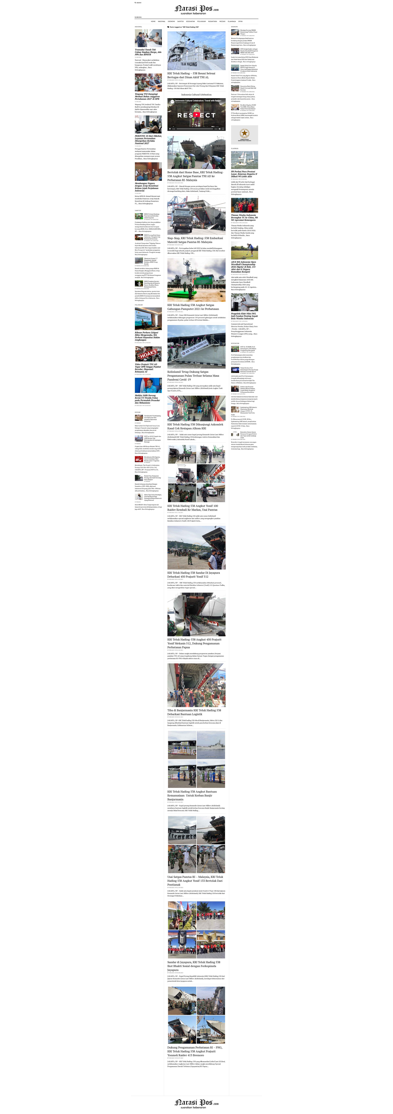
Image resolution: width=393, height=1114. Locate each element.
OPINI (240, 21)
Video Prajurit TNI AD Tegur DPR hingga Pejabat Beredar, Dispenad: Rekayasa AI (148, 368)
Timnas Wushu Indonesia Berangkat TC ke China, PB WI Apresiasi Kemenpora (244, 217)
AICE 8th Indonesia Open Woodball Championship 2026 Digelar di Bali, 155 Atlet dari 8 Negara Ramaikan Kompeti (243, 267)
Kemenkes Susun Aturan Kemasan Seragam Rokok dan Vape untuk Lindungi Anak (248, 435)
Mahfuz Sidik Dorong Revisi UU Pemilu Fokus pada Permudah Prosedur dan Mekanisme (147, 399)
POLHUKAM (201, 21)
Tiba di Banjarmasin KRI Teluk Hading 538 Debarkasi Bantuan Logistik (194, 712)
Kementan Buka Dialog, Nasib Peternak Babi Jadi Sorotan (248, 88)
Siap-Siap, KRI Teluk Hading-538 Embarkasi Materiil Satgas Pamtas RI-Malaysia (195, 240)
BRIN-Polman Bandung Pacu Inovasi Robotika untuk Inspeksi (151, 216)
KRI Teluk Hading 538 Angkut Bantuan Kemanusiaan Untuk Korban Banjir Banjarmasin (192, 795)
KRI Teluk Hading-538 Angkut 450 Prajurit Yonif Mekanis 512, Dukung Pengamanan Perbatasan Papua (194, 643)
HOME (153, 21)
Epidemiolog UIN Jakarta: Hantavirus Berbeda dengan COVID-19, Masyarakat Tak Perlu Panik (244, 411)
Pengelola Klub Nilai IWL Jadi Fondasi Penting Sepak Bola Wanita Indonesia (244, 316)
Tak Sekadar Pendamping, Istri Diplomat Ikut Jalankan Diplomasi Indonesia (152, 418)
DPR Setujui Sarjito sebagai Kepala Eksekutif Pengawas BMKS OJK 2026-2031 (249, 51)
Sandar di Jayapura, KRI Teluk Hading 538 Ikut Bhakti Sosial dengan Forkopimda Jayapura (193, 966)
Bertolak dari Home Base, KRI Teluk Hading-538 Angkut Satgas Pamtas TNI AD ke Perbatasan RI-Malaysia (195, 176)
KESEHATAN (190, 21)
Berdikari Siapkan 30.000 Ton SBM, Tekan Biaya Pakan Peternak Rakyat (248, 107)
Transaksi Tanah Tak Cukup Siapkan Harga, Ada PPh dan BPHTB (148, 52)
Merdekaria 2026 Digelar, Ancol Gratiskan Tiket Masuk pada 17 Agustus (152, 459)
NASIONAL (161, 21)
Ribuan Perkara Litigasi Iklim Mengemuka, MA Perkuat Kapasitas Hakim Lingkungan (147, 336)
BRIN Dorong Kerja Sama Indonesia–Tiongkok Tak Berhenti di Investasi (152, 237)
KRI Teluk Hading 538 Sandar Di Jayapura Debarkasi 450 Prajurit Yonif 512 (193, 574)
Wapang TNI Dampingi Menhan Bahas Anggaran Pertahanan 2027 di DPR (147, 96)
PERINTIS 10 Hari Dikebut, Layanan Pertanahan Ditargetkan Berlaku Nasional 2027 (148, 140)
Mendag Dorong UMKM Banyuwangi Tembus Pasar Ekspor (248, 32)
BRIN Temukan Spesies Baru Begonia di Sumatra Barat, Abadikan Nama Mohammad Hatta (152, 284)
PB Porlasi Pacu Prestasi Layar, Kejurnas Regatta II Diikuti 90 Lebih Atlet (244, 174)
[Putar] (170, 129)
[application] (196, 114)
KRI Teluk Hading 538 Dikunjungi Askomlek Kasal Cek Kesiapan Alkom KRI (195, 426)
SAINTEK (180, 21)
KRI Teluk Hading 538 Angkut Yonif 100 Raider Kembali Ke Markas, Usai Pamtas (192, 508)
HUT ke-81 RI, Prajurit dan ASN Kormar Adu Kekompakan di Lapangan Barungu (152, 439)
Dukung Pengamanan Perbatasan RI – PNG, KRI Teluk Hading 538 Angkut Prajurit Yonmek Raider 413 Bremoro (194, 1051)
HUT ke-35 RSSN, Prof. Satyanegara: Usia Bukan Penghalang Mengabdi (248, 348)
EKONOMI (171, 21)
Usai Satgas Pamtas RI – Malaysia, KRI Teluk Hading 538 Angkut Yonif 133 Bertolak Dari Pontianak (195, 880)
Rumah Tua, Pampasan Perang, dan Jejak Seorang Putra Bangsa (152, 477)
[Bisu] (220, 129)
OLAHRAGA (232, 21)
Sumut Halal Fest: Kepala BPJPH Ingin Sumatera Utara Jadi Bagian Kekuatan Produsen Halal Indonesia (249, 68)
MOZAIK (222, 21)
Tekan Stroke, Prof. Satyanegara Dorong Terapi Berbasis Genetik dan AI (249, 369)
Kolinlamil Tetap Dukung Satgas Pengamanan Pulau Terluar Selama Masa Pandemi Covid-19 (193, 375)
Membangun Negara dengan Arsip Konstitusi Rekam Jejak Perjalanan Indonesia (146, 187)
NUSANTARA (212, 21)
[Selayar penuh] (223, 129)
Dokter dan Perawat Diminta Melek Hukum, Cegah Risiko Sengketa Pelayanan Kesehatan (247, 389)
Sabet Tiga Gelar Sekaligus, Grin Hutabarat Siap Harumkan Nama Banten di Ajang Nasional (153, 497)
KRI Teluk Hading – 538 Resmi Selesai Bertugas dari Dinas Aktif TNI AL (191, 75)
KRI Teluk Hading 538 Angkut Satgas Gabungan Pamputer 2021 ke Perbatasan (193, 307)
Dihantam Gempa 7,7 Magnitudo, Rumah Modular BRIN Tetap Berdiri (151, 261)
